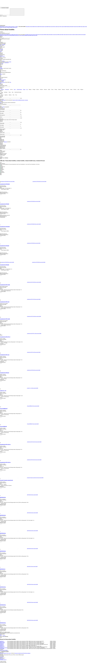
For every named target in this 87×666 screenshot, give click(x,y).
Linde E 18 (1, 645)
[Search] (17, 12)
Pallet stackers (42, 26)
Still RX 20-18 (2, 646)
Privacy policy (8, 653)
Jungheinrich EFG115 (4, 372)
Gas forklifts (46, 26)
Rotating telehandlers (70, 26)
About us (1, 650)
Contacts (6, 650)
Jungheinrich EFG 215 (4, 301)
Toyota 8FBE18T (3, 426)
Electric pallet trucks (56, 26)
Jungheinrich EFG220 (4, 245)
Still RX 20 (1, 641)
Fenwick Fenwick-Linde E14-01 (6, 480)
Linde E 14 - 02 (3, 390)
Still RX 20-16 (2, 642)
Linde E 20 (1, 644)
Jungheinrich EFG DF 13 (5, 336)
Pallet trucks (15, 27)
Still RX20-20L (3, 497)
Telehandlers (28, 26)
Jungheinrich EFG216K (5, 184)
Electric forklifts (37, 26)
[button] (43, 20)
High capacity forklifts (63, 26)
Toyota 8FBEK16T (4, 408)
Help (4, 650)
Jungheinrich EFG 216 (3, 647)
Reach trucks (51, 26)
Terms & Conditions (3, 653)
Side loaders (83, 26)
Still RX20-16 (2, 569)
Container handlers (10, 27)
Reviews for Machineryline (19, 653)
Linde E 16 (1, 643)
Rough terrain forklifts (77, 26)
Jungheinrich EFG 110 (4, 354)
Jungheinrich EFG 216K (5, 284)
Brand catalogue (27, 653)
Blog (24, 653)
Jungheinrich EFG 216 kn (5, 444)
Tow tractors (4, 27)
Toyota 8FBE (2, 648)
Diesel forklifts (32, 26)
